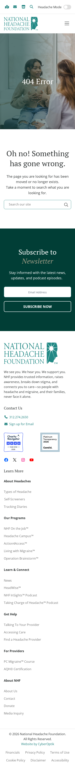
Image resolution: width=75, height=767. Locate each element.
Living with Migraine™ (19, 551)
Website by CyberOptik (37, 744)
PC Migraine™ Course (20, 661)
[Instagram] (23, 460)
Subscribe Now (37, 306)
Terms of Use (59, 752)
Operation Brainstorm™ (21, 558)
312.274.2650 (18, 417)
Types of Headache (17, 492)
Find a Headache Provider (7, 7)
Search (32, 7)
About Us (10, 691)
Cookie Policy (15, 760)
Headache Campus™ (18, 536)
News (8, 580)
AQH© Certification (17, 669)
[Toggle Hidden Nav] (66, 23)
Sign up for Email (21, 424)
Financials (13, 752)
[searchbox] (37, 204)
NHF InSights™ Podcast (20, 595)
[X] (14, 460)
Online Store (24, 7)
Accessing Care (15, 632)
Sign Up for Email (15, 7)
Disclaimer (38, 760)
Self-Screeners (14, 499)
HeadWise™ (12, 588)
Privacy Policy (35, 752)
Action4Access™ (15, 543)
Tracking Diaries (15, 507)
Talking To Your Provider (21, 625)
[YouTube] (31, 460)
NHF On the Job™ (16, 528)
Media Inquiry (14, 713)
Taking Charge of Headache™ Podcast (31, 603)
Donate (9, 706)
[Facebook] (6, 460)
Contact (9, 698)
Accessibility (60, 760)
